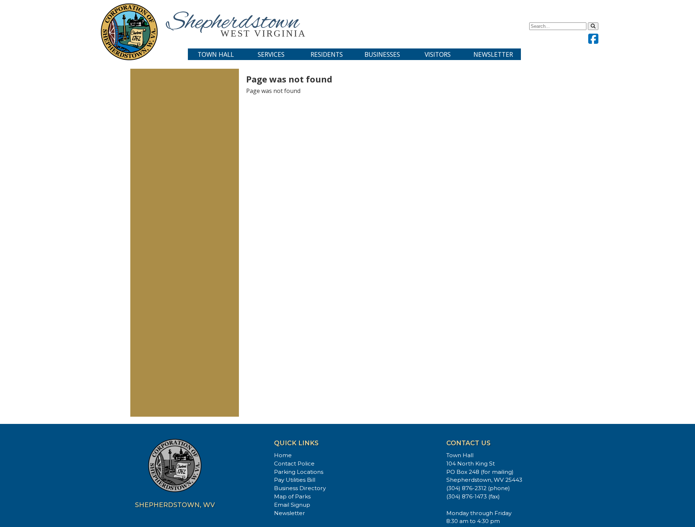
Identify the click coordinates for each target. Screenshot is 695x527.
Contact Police (294, 463)
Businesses (382, 54)
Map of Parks (292, 496)
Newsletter (493, 54)
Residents (327, 54)
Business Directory (300, 488)
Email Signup (292, 504)
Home (283, 455)
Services (271, 54)
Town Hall (216, 54)
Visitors (438, 54)
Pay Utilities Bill (294, 479)
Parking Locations (298, 471)
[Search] (593, 26)
